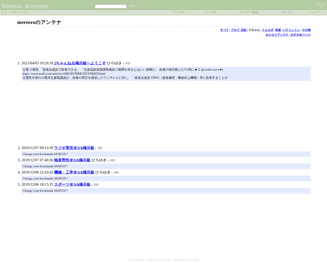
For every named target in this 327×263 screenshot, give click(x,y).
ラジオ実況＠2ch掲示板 (74, 148)
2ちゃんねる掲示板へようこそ (80, 63)
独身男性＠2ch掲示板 (72, 160)
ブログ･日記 (239, 30)
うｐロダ (267, 30)
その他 (306, 30)
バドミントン (291, 30)
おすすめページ (301, 34)
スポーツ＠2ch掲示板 (72, 184)
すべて (224, 30)
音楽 (278, 30)
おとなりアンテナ (277, 34)
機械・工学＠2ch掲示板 (74, 172)
